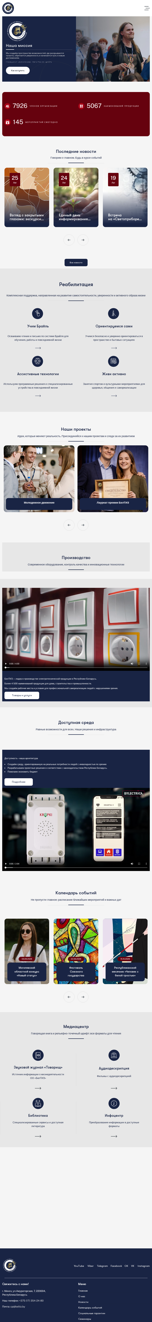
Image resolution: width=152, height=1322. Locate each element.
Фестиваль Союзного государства (76, 971)
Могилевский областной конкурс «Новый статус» (26, 971)
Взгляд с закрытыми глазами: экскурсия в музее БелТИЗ (30, 199)
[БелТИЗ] (8, 8)
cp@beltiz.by (17, 1306)
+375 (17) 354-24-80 (31, 1300)
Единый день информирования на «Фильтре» (76, 199)
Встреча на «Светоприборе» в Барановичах (127, 199)
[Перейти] (38, 348)
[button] (69, 239)
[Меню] (147, 8)
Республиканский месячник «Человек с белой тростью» (125, 971)
